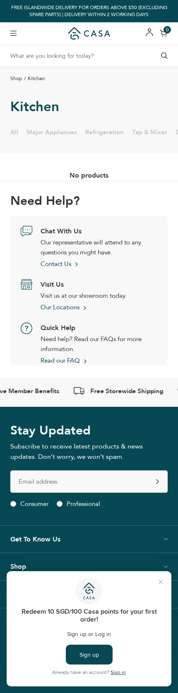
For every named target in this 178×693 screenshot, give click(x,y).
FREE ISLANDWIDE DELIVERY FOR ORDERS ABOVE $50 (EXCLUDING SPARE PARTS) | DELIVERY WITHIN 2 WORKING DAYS (89, 11)
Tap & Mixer (149, 132)
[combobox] (89, 55)
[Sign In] (149, 33)
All (14, 132)
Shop (16, 78)
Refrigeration (104, 132)
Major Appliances (51, 132)
